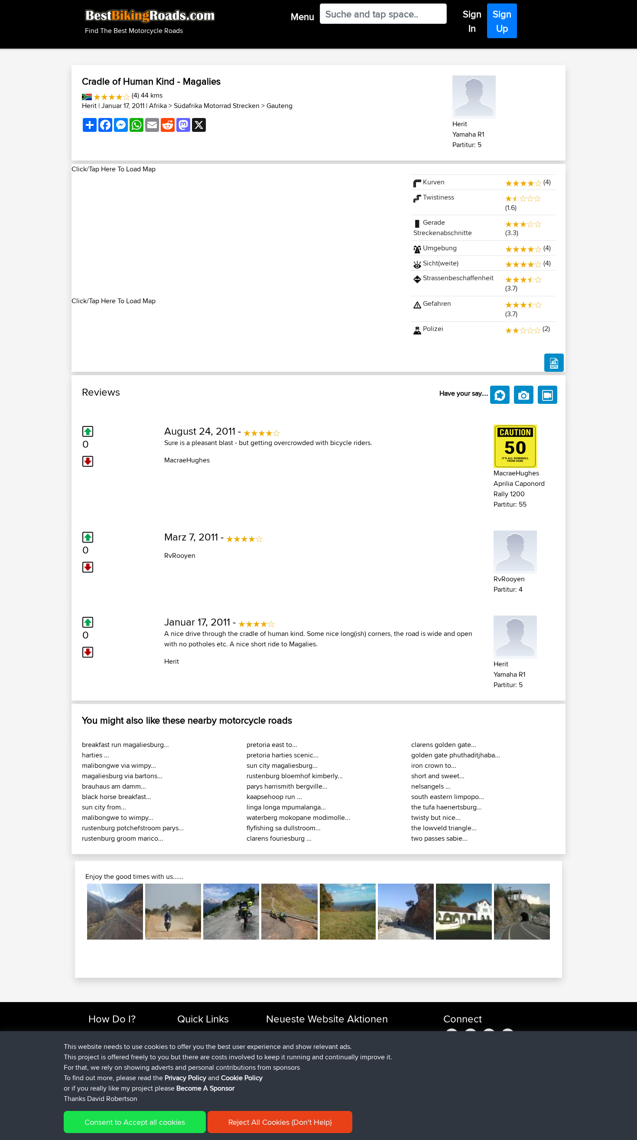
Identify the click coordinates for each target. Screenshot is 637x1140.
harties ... (95, 755)
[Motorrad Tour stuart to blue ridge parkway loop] (348, 912)
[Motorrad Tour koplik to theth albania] (231, 912)
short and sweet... (438, 776)
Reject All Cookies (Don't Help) (280, 1122)
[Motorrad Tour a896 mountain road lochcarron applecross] (289, 912)
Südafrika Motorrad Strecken (217, 106)
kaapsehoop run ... (274, 797)
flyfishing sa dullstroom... (284, 828)
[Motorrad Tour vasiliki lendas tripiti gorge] (406, 912)
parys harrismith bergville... (287, 786)
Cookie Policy (242, 1078)
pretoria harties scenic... (282, 755)
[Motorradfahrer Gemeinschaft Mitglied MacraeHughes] (515, 444)
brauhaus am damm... (114, 786)
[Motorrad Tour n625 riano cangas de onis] (522, 912)
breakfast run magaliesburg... (125, 745)
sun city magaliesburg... (282, 765)
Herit (89, 106)
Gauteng (279, 106)
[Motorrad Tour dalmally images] (115, 912)
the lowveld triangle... (444, 828)
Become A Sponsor (205, 1088)
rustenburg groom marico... (122, 838)
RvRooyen (179, 555)
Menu (302, 16)
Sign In (472, 21)
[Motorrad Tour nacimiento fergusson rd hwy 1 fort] (464, 912)
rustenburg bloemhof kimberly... (295, 776)
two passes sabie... (439, 838)
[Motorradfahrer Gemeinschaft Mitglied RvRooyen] (515, 550)
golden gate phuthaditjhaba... (455, 755)
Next (563, 911)
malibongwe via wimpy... (119, 765)
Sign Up (502, 21)
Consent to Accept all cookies (134, 1122)
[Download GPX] (554, 363)
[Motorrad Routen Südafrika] (87, 95)
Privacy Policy (185, 1078)
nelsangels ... (431, 786)
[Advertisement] (236, 235)
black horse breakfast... (116, 797)
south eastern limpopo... (447, 797)
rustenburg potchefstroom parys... (133, 828)
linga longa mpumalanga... (286, 807)
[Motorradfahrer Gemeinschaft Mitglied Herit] (474, 96)
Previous (74, 911)
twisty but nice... (436, 817)
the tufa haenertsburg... (446, 807)
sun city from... (104, 807)
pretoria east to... (272, 745)
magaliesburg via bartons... (122, 776)
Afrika (158, 106)
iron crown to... (433, 765)
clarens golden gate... (443, 745)
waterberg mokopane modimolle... (298, 817)
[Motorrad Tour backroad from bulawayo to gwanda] (173, 912)
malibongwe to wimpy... (117, 817)
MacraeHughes (187, 460)
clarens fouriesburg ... (279, 838)
